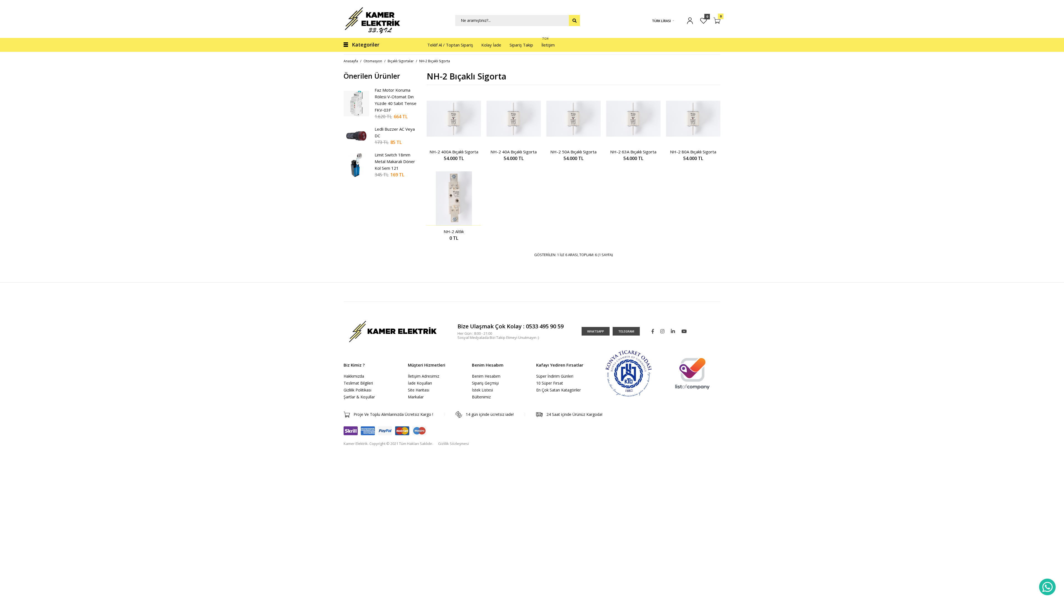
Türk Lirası (661, 21)
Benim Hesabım (486, 376)
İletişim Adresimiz (423, 376)
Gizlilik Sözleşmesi (453, 443)
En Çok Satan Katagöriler (558, 390)
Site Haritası (418, 390)
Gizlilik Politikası (357, 390)
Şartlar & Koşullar (359, 396)
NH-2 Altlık (454, 231)
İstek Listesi (482, 390)
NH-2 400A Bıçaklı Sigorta (453, 151)
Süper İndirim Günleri (554, 376)
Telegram (626, 331)
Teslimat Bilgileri (358, 383)
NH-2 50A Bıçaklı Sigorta (573, 151)
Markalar (416, 396)
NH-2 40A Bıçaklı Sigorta (513, 151)
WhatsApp (595, 331)
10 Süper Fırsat (549, 383)
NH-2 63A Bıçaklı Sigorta (633, 151)
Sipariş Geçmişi (485, 383)
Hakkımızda (354, 376)
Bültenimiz (481, 396)
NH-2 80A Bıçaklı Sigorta (693, 151)
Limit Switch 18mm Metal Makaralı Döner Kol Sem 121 (395, 161)
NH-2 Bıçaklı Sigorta (434, 61)
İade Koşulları (420, 383)
